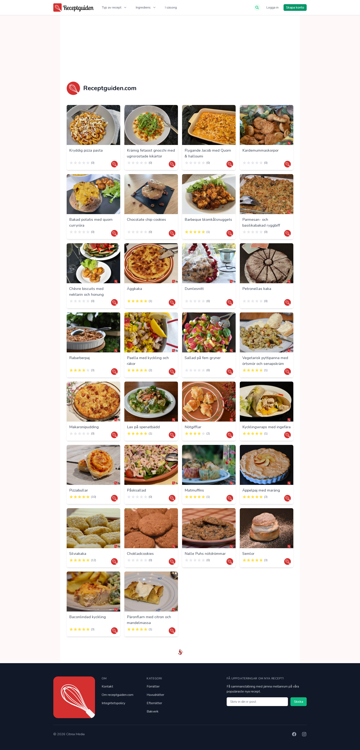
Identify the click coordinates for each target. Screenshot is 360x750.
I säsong (171, 7)
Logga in (272, 7)
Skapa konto (295, 7)
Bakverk (153, 711)
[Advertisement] (180, 48)
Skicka (298, 701)
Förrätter (153, 686)
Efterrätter (154, 703)
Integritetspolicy (113, 703)
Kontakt (107, 686)
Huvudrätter (155, 695)
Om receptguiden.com (117, 695)
